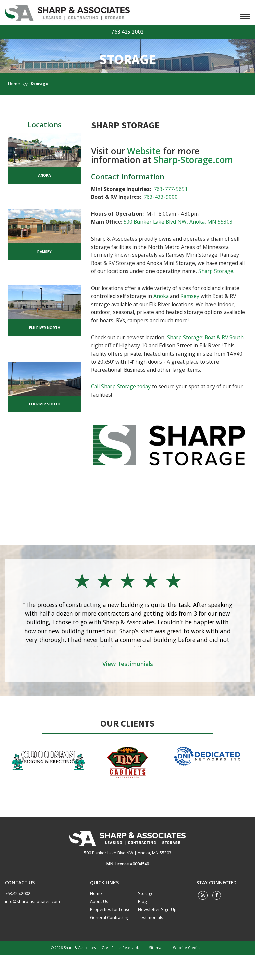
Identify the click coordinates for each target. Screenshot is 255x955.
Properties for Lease (110, 909)
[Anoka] (44, 149)
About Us (99, 901)
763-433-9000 (161, 196)
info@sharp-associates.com (32, 901)
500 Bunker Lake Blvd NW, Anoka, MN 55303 (178, 221)
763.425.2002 (127, 32)
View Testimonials (127, 664)
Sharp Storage (215, 271)
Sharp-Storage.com (193, 160)
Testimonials (150, 917)
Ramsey (189, 296)
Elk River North (44, 327)
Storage (146, 893)
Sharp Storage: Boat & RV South (205, 337)
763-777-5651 (171, 189)
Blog (142, 901)
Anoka (161, 296)
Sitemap (156, 948)
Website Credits (186, 948)
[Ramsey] (44, 225)
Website (144, 151)
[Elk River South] (44, 378)
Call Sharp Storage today (121, 386)
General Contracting (109, 917)
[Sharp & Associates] (127, 838)
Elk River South (44, 404)
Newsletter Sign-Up (157, 909)
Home (14, 83)
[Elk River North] (44, 302)
